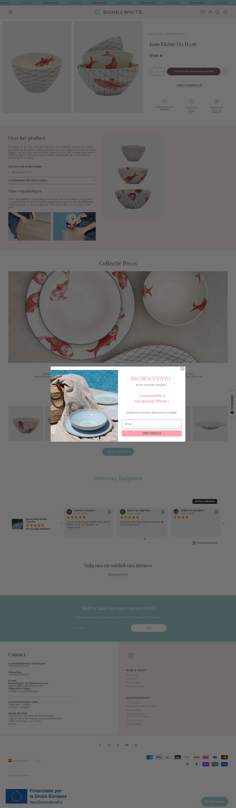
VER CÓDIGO (151, 433)
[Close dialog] (182, 368)
